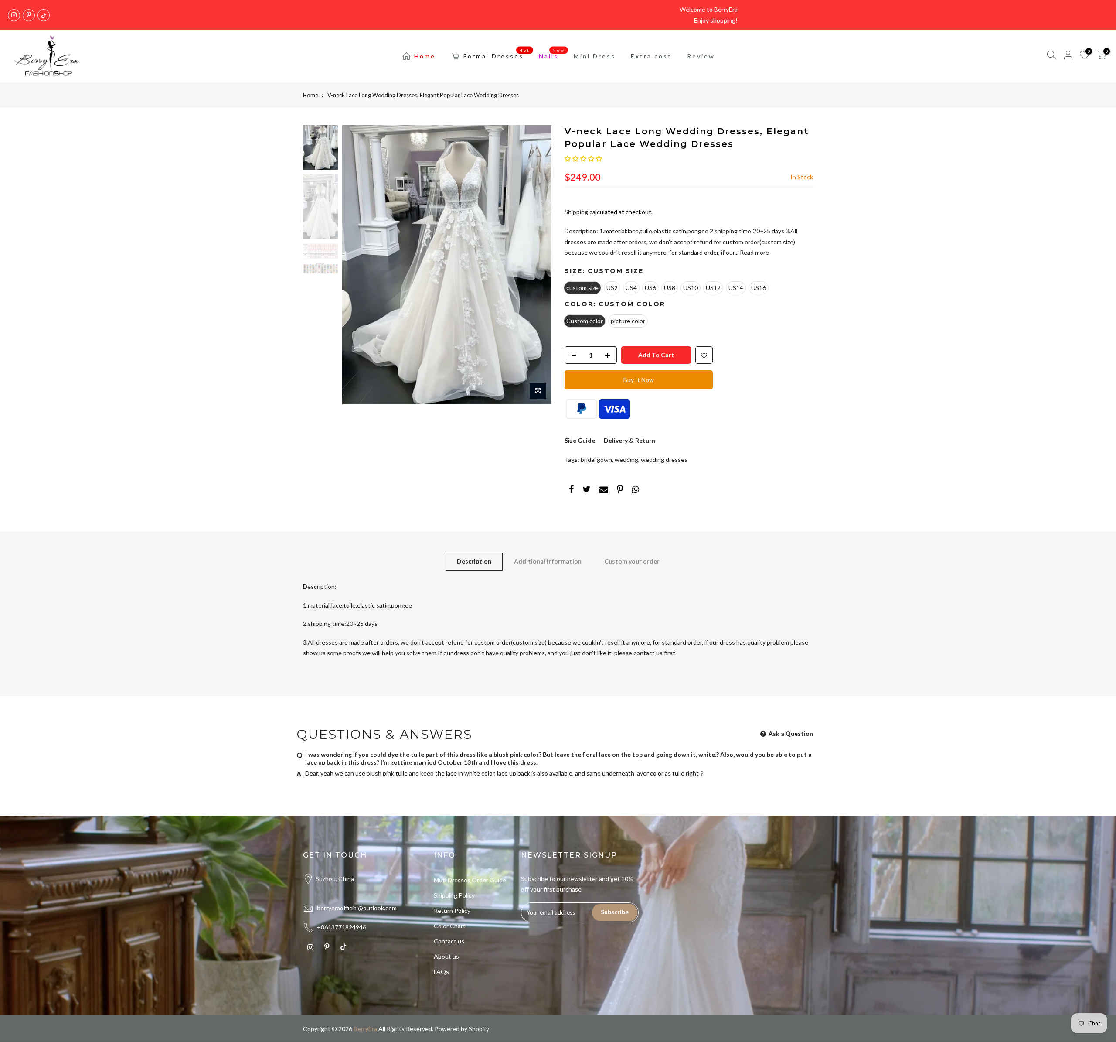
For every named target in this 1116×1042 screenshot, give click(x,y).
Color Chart (450, 925)
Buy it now (638, 379)
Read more (753, 252)
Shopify (479, 1028)
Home (425, 56)
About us (446, 956)
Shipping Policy (454, 895)
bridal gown (596, 459)
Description (474, 561)
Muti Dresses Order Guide (470, 880)
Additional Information (548, 561)
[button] (583, 158)
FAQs (441, 971)
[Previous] (357, 265)
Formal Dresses (497, 54)
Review (701, 56)
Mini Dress (595, 56)
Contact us (449, 941)
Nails (552, 54)
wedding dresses (664, 459)
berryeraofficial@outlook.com (357, 908)
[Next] (536, 265)
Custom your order (632, 561)
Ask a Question (790, 733)
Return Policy (452, 910)
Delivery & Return (629, 440)
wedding (626, 459)
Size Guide (580, 440)
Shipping (576, 211)
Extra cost (651, 56)
